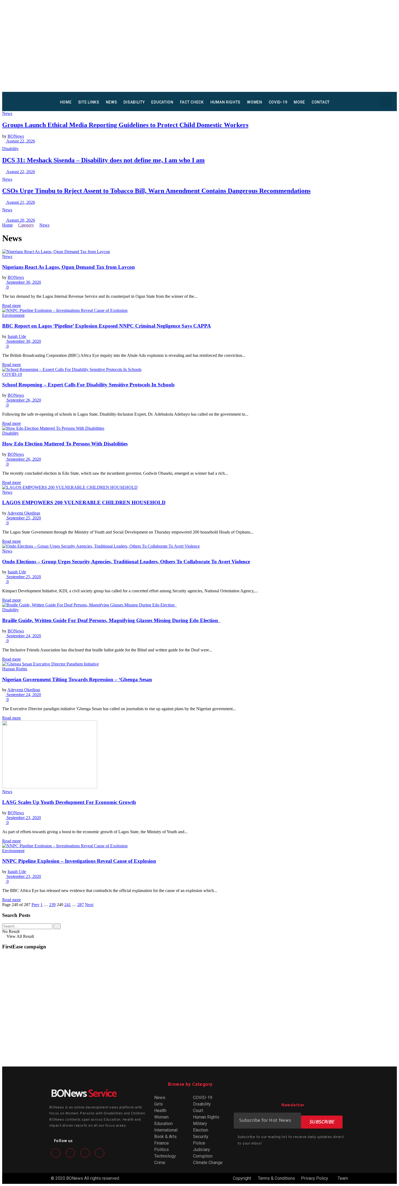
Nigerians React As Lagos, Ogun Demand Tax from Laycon (68, 267)
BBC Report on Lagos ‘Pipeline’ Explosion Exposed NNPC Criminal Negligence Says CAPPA (106, 326)
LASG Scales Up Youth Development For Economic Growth (69, 802)
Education (162, 102)
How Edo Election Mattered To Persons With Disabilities (65, 444)
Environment (13, 315)
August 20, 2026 (20, 220)
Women (254, 102)
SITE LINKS (88, 102)
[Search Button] (57, 926)
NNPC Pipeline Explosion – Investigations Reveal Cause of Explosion (79, 861)
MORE (299, 102)
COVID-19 (278, 102)
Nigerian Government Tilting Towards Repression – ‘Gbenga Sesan (77, 679)
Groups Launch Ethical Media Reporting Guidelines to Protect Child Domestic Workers (125, 124)
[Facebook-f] (55, 1153)
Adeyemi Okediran (23, 513)
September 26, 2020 (23, 400)
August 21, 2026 (20, 202)
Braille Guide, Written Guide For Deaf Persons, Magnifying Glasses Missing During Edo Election (111, 620)
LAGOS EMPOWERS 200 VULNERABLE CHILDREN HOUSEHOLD (84, 502)
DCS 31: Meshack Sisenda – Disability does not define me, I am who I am (103, 160)
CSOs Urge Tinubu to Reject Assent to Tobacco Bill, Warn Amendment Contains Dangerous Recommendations (156, 190)
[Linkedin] (85, 1153)
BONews (16, 136)
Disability (134, 102)
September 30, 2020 (23, 282)
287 (80, 904)
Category (26, 225)
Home (7, 225)
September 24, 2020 (23, 636)
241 (67, 904)
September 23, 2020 (23, 817)
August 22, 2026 (20, 141)
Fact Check (192, 102)
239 (52, 904)
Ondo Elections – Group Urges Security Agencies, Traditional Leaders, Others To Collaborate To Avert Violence (126, 561)
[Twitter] (70, 1153)
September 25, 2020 (23, 518)
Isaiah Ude (17, 336)
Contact (321, 102)
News (111, 102)
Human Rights (225, 102)
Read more (11, 305)
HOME (66, 102)
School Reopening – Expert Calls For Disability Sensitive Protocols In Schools (88, 384)
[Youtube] (99, 1153)
